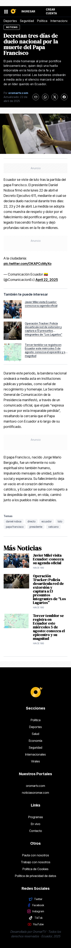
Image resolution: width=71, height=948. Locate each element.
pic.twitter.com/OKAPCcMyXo (27, 264)
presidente (36, 526)
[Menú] (6, 11)
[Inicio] (13, 11)
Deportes (10, 21)
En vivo (35, 824)
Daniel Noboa (13, 521)
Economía (35, 741)
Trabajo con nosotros (35, 862)
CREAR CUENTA (51, 11)
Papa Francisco (14, 526)
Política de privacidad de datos (35, 876)
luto (60, 521)
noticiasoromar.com (35, 792)
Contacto (35, 831)
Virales (35, 761)
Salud (35, 734)
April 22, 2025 (46, 280)
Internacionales (35, 754)
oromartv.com (35, 786)
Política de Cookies (35, 869)
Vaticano (53, 526)
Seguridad (27, 21)
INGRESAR (28, 11)
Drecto (31, 521)
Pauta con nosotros (35, 855)
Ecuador (46, 521)
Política (42, 21)
